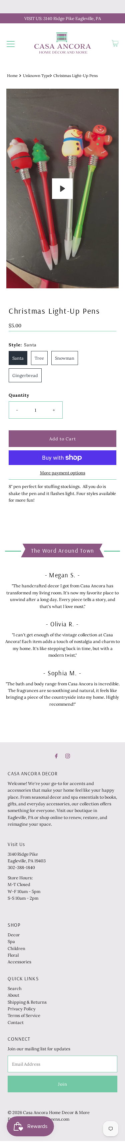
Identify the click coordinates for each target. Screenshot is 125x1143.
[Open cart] (115, 43)
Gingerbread (25, 375)
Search (15, 988)
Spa (11, 941)
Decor (14, 934)
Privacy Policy (22, 1008)
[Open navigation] (11, 43)
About (13, 995)
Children (16, 948)
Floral (13, 955)
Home (12, 75)
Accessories (19, 961)
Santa (18, 358)
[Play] (62, 188)
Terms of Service (24, 1015)
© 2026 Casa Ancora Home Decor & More (49, 1112)
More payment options (62, 472)
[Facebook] (56, 755)
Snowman (64, 358)
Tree (39, 358)
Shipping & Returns (27, 1002)
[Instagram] (67, 755)
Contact (16, 1022)
